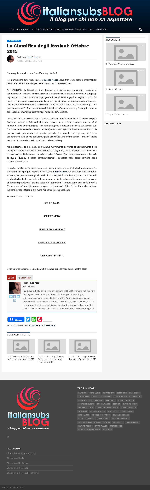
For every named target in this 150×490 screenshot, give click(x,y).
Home (12, 29)
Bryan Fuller (101, 426)
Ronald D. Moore (102, 422)
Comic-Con (122, 393)
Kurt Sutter (114, 411)
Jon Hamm (82, 411)
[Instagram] (14, 300)
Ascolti (26, 29)
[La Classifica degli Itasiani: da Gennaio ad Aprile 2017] (21, 352)
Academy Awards (120, 419)
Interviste (48, 29)
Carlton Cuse (132, 422)
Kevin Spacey (103, 419)
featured (110, 400)
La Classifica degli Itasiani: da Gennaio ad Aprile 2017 (20, 358)
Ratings (82, 393)
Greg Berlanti (85, 422)
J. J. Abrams (83, 397)
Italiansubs (101, 29)
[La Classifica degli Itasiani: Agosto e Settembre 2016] (83, 352)
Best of (116, 404)
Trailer (95, 397)
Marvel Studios (85, 408)
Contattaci (81, 29)
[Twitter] (11, 297)
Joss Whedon (120, 397)
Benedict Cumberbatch (89, 430)
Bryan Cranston (128, 408)
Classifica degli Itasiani (42, 325)
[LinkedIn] (18, 297)
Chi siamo (69, 29)
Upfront (82, 400)
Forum (91, 29)
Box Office (118, 422)
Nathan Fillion (85, 426)
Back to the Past (86, 419)
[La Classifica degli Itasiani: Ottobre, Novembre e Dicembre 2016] (52, 352)
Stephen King (116, 426)
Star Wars (106, 397)
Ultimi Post (26, 278)
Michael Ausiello (126, 400)
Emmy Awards (103, 404)
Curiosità (59, 29)
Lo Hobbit (107, 430)
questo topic (51, 79)
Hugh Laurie (83, 415)
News (19, 29)
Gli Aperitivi (108, 393)
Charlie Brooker (121, 415)
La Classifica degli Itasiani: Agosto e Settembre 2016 (82, 358)
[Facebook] (14, 297)
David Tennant (130, 404)
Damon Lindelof (97, 411)
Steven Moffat (96, 400)
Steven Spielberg (86, 404)
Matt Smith (127, 411)
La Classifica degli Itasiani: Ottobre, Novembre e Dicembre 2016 (51, 359)
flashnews (134, 393)
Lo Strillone (94, 393)
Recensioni (37, 29)
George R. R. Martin (101, 415)
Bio (12, 278)
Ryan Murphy (135, 397)
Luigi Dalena (32, 57)
